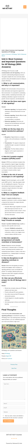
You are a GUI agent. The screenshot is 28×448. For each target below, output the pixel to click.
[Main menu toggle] (25, 7)
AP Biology (14, 54)
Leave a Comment (6, 54)
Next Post (14, 368)
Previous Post (14, 364)
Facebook (9, 358)
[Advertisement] (14, 35)
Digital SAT (8, 356)
